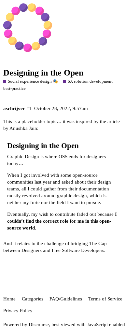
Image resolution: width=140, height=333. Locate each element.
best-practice (14, 88)
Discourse (39, 324)
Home (9, 298)
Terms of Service (105, 298)
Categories (32, 298)
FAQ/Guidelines (65, 298)
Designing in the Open (43, 72)
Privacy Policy (18, 310)
